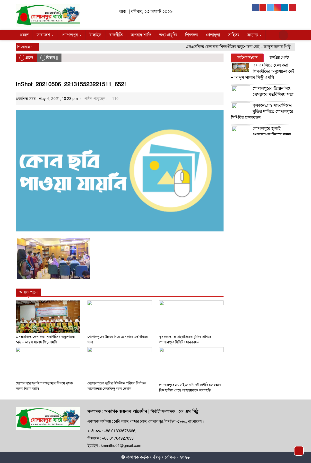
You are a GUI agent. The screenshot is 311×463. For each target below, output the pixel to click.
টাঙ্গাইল (95, 35)
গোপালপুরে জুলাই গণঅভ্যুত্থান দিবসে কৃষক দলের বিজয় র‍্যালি (261, 135)
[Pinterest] (292, 7)
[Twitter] (270, 7)
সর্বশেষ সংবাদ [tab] (247, 57)
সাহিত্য (233, 35)
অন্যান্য (253, 35)
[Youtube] (263, 7)
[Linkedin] (285, 7)
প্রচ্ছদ (24, 35)
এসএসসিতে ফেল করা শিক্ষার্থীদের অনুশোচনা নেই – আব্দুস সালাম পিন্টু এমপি (238, 47)
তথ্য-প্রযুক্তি (168, 35)
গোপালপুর (70, 35)
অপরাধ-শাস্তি (141, 35)
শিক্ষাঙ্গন (191, 35)
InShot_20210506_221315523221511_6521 (71, 84)
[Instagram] (277, 7)
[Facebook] (255, 7)
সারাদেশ (44, 35)
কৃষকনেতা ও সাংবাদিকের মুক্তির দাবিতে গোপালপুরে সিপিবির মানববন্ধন (262, 111)
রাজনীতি (116, 35)
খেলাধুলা (213, 35)
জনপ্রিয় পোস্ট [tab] (279, 57)
